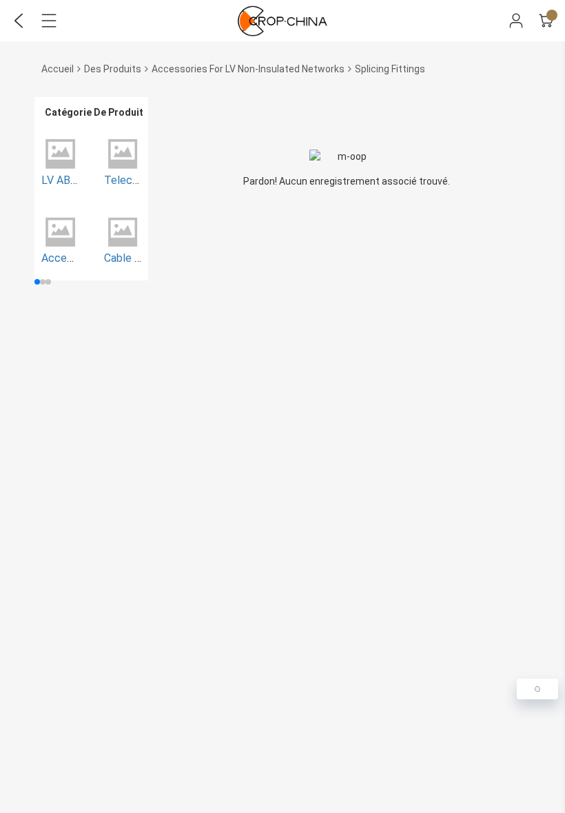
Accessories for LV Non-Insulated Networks (248, 68)
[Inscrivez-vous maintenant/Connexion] (516, 20)
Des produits (112, 68)
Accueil (57, 68)
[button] (37, 282)
